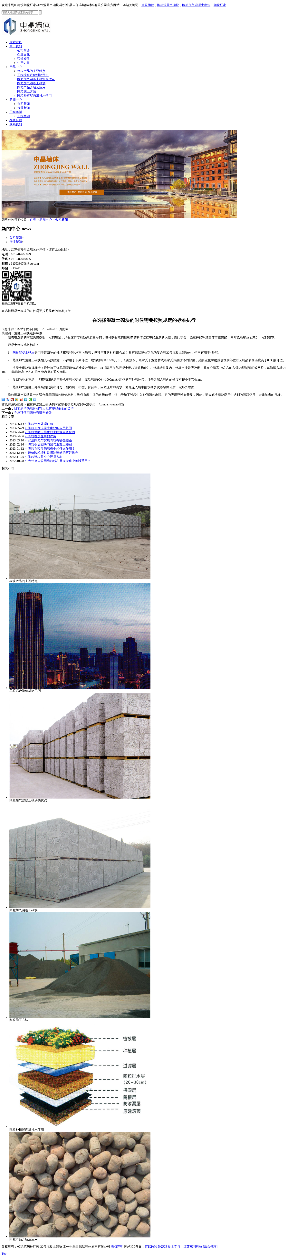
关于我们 (15, 46)
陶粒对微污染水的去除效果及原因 (50, 432)
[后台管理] (210, 1246)
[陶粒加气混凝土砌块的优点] (79, 797)
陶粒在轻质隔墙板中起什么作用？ (50, 448)
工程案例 (15, 112)
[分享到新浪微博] (21, 399)
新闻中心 (15, 99)
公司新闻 (23, 103)
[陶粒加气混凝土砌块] (79, 907)
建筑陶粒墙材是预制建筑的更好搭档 (51, 452)
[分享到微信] (30, 399)
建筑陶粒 (147, 5)
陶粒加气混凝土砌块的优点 (36, 79)
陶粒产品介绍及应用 (31, 87)
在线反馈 (15, 120)
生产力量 (23, 62)
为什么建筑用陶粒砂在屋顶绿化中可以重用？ (58, 461)
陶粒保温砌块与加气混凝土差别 (48, 444)
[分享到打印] (34, 399)
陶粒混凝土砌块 (168, 5)
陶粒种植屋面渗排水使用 (34, 95)
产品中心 (15, 66)
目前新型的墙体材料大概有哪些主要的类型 (44, 408)
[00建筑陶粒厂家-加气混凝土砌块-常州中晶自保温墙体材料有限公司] (29, 36)
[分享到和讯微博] (12, 399)
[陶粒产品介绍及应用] (79, 1236)
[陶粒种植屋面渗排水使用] (79, 1126)
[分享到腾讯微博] (25, 399)
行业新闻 (23, 108)
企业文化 (23, 54)
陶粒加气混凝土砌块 (196, 5)
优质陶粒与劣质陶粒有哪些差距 (48, 440)
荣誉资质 (23, 58)
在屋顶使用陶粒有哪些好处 (33, 412)
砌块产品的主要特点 (31, 71)
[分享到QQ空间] (16, 399)
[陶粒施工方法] (79, 1017)
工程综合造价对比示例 (33, 75)
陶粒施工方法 (26, 91)
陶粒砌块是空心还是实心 (43, 456)
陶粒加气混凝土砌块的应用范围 (48, 428)
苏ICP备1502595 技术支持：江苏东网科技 (174, 1246)
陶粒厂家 (220, 5)
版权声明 (117, 1246)
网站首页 (15, 42)
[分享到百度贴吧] (7, 399)
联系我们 (15, 124)
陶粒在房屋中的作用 (40, 436)
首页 (33, 219)
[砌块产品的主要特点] (79, 578)
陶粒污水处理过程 (39, 424)
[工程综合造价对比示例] (79, 687)
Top (4, 1253)
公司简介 (23, 50)
